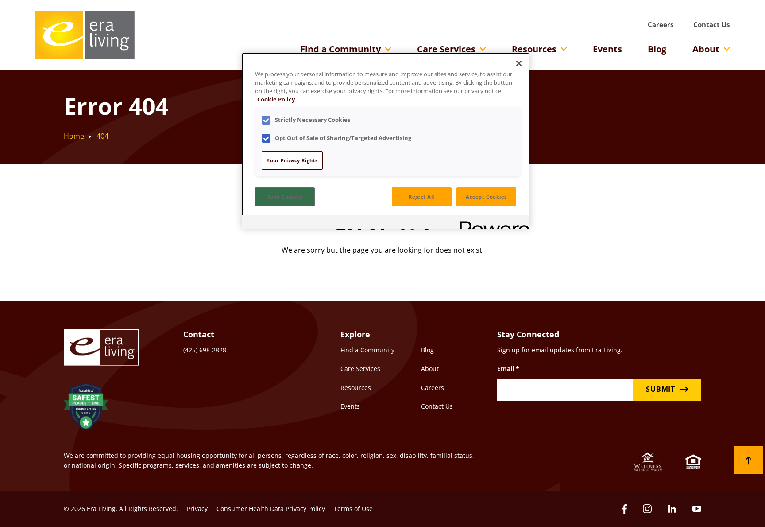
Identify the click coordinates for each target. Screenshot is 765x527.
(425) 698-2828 (204, 350)
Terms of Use (353, 508)
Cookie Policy (276, 99)
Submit (660, 389)
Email (508, 368)
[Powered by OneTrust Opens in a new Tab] (491, 223)
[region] (385, 141)
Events (607, 49)
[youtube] (696, 508)
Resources (534, 49)
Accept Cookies (486, 196)
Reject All (421, 196)
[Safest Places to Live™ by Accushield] (86, 407)
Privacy (197, 508)
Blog (657, 49)
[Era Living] (85, 35)
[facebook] (624, 509)
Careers (660, 24)
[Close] (519, 63)
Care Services (446, 49)
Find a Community (340, 49)
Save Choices (285, 196)
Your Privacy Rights (292, 160)
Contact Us (711, 24)
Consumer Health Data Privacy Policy (270, 508)
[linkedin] (672, 508)
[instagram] (647, 508)
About (705, 49)
